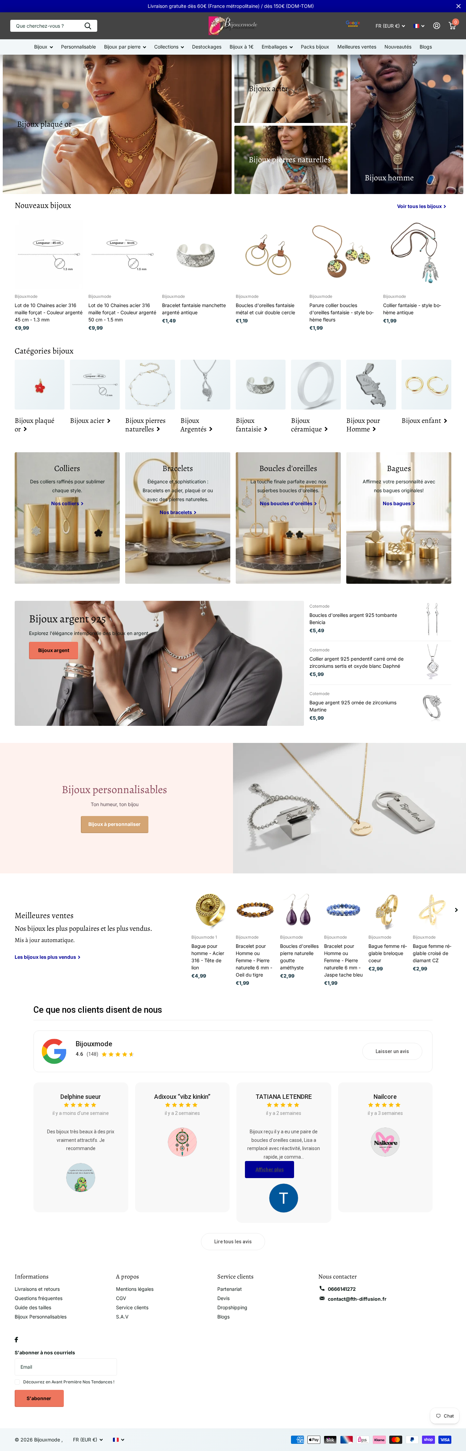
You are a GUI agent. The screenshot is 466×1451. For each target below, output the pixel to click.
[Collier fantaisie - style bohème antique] (417, 254)
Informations (31, 1276)
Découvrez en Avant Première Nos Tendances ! (68, 1381)
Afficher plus (270, 1169)
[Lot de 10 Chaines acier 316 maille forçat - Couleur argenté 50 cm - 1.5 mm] (122, 254)
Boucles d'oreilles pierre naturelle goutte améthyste (299, 956)
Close (458, 6)
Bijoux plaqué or (44, 124)
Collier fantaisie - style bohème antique (412, 308)
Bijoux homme (389, 177)
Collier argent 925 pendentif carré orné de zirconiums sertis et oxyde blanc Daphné (356, 662)
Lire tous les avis (233, 1241)
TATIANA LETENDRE (284, 1096)
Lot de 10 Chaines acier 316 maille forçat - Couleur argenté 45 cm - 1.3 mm (49, 312)
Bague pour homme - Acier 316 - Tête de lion (207, 956)
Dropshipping (232, 1307)
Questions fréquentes (38, 1298)
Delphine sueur (80, 1096)
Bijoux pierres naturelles (290, 159)
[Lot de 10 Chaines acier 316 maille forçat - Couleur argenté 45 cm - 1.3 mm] (49, 254)
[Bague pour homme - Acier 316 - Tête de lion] (210, 909)
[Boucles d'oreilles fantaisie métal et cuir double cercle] (270, 254)
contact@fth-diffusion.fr (357, 1299)
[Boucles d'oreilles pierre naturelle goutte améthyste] (299, 909)
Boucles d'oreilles (288, 468)
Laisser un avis (392, 1051)
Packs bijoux (315, 47)
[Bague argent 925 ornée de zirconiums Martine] (432, 706)
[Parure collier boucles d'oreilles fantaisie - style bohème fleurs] (343, 254)
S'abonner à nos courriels (45, 1352)
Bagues (399, 468)
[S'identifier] (436, 25)
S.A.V (122, 1316)
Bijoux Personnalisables (41, 1316)
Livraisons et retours (37, 1289)
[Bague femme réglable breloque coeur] (387, 909)
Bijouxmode (94, 1044)
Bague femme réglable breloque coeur (387, 953)
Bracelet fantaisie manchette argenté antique (194, 308)
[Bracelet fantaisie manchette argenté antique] (196, 254)
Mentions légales (135, 1289)
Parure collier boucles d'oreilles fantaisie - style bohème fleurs (341, 312)
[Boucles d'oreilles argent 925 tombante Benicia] (432, 618)
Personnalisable (78, 47)
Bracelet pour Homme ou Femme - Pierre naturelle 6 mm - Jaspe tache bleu (343, 960)
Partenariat (229, 1289)
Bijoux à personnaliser (114, 824)
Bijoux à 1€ (241, 47)
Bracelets (177, 468)
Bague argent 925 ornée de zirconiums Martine (352, 706)
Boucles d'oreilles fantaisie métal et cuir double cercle (265, 308)
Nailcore (385, 1096)
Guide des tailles (33, 1307)
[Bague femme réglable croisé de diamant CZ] (432, 909)
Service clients (132, 1307)
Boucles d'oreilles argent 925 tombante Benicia (353, 618)
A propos (127, 1276)
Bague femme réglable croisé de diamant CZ (432, 953)
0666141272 (342, 1289)
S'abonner (39, 1398)
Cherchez (87, 26)
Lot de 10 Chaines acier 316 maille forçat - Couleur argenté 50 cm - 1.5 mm (122, 312)
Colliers (67, 468)
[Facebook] (16, 1339)
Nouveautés (397, 47)
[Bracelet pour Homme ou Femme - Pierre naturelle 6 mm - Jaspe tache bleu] (343, 909)
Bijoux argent (53, 650)
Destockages (206, 47)
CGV (121, 1298)
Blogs (426, 47)
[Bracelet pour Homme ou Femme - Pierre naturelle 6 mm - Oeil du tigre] (255, 909)
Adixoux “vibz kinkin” (182, 1096)
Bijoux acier (268, 88)
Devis (223, 1298)
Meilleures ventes (356, 47)
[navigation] (456, 909)
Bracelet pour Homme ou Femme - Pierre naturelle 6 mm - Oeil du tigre (254, 960)
